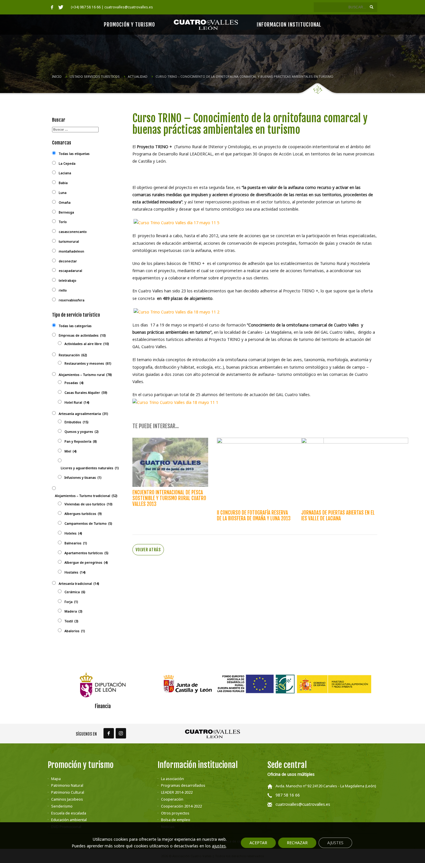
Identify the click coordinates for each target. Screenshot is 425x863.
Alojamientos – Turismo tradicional (86, 495)
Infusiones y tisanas (82, 477)
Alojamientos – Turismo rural (85, 374)
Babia (63, 183)
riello (63, 290)
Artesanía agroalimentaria (83, 413)
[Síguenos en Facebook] (109, 733)
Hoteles (73, 533)
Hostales (75, 572)
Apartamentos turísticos (86, 553)
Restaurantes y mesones (87, 363)
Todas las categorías (75, 326)
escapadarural (70, 270)
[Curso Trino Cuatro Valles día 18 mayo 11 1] (175, 401)
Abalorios (74, 631)
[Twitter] (60, 7)
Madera (73, 611)
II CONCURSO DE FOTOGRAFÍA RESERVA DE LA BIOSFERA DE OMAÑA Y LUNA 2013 (254, 515)
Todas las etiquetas (74, 153)
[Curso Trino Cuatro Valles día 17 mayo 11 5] (176, 222)
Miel (70, 451)
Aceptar (258, 842)
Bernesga (66, 212)
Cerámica (74, 592)
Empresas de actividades (82, 335)
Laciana (65, 173)
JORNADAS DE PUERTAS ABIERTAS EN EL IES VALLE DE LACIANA (338, 515)
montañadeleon (71, 251)
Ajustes (335, 842)
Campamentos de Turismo (88, 523)
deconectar (68, 261)
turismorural (69, 241)
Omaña (65, 202)
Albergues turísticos (83, 513)
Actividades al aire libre (86, 344)
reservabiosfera (71, 300)
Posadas (74, 383)
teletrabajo (67, 280)
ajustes (219, 846)
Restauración (73, 355)
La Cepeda (67, 163)
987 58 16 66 (288, 795)
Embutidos (76, 422)
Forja (71, 602)
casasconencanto (73, 231)
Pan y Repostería (80, 441)
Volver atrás (148, 549)
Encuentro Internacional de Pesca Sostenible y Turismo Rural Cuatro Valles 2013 (169, 498)
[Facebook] (52, 7)
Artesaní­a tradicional (79, 583)
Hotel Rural (76, 402)
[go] (371, 7)
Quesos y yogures (81, 431)
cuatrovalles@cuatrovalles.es (303, 804)
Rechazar (297, 842)
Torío (63, 222)
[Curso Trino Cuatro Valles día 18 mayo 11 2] (176, 311)
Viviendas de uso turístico (88, 504)
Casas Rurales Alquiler (85, 392)
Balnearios (75, 543)
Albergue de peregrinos (86, 562)
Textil (71, 621)
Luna (62, 192)
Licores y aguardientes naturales (90, 468)
